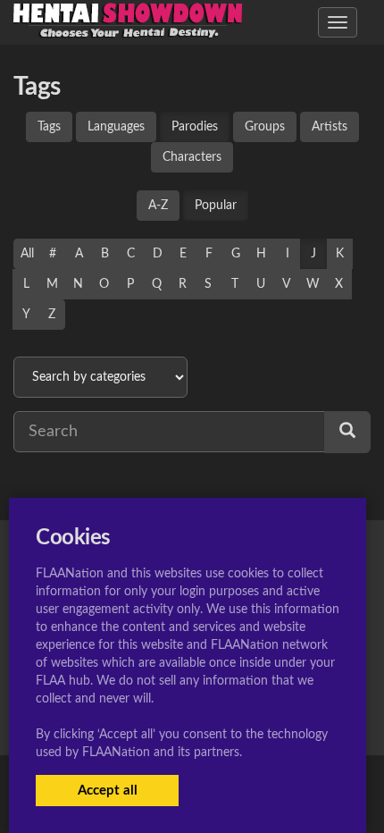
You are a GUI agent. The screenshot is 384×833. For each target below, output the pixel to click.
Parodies (194, 127)
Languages (116, 127)
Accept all (108, 790)
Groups (265, 127)
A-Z (158, 205)
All (27, 254)
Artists (329, 127)
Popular (216, 205)
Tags (49, 127)
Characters (192, 157)
